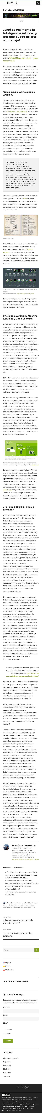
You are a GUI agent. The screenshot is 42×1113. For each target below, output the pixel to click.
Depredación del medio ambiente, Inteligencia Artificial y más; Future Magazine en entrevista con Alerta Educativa (21, 883)
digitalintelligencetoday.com (25, 293)
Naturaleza (7, 1073)
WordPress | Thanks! (14, 1110)
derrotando (7, 490)
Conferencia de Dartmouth (17, 112)
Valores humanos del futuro (17, 878)
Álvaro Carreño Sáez (13, 903)
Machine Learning (29, 907)
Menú (21, 21)
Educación (7, 1065)
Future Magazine (13, 10)
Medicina (6, 1069)
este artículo (35, 465)
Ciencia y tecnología (10, 1058)
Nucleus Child (6, 1108)
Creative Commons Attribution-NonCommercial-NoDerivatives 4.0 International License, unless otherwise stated (20, 1100)
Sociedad (19, 905)
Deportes (6, 1062)
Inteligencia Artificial (16, 907)
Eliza (25, 199)
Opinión (13, 905)
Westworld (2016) (13, 889)
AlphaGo (27, 905)
